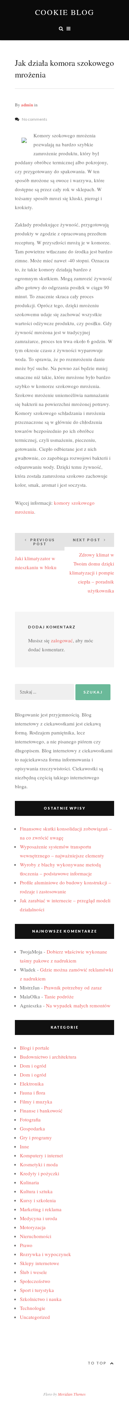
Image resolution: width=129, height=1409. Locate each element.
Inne (24, 1146)
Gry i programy (36, 1137)
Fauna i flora (32, 1092)
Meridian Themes (72, 1394)
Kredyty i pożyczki (39, 1173)
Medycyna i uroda (38, 1218)
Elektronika (32, 1083)
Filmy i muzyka (36, 1101)
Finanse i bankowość (41, 1110)
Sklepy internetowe (39, 1263)
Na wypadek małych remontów (78, 1005)
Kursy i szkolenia (38, 1200)
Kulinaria (29, 1182)
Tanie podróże (59, 996)
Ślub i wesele (33, 1272)
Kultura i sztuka (36, 1191)
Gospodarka (32, 1128)
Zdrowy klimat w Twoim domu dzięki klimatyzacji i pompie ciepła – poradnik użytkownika (91, 566)
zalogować (62, 640)
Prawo (26, 1245)
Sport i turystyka (37, 1290)
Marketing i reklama (41, 1209)
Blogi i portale (34, 1047)
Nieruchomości (35, 1236)
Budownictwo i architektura (48, 1056)
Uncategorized (35, 1317)
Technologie (32, 1308)
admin (27, 104)
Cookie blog (64, 12)
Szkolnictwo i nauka (41, 1299)
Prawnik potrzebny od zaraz (73, 987)
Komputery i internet (41, 1155)
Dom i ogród (33, 1065)
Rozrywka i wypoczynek (45, 1254)
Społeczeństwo (35, 1281)
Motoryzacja (33, 1227)
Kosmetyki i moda (39, 1164)
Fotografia (30, 1119)
